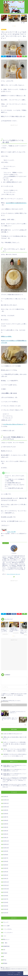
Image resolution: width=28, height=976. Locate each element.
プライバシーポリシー (11, 972)
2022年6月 (5, 861)
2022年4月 (5, 868)
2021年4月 (5, 909)
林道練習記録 (6, 946)
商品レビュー (4, 29)
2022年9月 (5, 851)
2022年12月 (6, 841)
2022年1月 (5, 878)
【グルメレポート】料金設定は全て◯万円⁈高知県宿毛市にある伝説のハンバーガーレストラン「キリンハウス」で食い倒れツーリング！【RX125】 (15, 779)
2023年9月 (5, 810)
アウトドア (5, 922)
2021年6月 (5, 902)
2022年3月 (5, 871)
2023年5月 (5, 823)
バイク (4, 936)
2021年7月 (5, 899)
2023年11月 (6, 803)
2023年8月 (5, 813)
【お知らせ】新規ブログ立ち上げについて (12, 733)
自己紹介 (5, 953)
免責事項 (18, 972)
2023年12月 (6, 799)
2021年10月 (6, 888)
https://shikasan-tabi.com (13, 574)
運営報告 (5, 963)
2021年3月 (5, 912)
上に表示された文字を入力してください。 (11, 700)
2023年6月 (5, 820)
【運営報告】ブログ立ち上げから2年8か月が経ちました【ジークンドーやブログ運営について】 (15, 755)
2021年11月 (6, 885)
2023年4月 (5, 827)
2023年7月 (5, 817)
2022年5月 (5, 864)
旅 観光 (5, 942)
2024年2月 (5, 796)
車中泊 (4, 959)
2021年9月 (5, 892)
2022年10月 (6, 847)
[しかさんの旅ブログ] (14, 12)
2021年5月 (5, 905)
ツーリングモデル (7, 929)
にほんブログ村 (11, 531)
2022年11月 (6, 844)
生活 (4, 949)
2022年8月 (5, 854)
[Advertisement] (14, 131)
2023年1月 (5, 837)
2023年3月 (5, 830)
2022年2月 (5, 875)
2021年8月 (5, 895)
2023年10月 (6, 806)
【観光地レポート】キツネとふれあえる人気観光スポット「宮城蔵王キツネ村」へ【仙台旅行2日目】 (14, 750)
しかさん (14, 770)
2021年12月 (6, 882)
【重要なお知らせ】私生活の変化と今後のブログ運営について (14, 738)
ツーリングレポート (8, 932)
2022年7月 (5, 858)
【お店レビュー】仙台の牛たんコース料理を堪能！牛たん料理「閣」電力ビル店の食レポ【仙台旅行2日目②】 (14, 744)
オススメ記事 (6, 925)
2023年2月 (5, 834)
